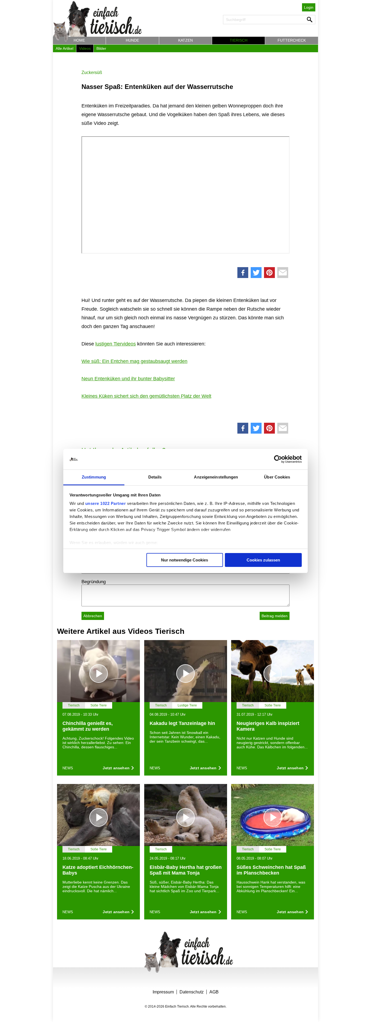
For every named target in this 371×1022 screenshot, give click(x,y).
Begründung (93, 581)
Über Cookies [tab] (277, 477)
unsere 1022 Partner (105, 503)
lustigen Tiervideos (115, 344)
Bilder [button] (101, 48)
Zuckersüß (91, 72)
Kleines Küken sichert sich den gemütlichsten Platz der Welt (146, 396)
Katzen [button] (185, 40)
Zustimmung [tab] (94, 477)
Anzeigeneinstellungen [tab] (216, 477)
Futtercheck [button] (292, 40)
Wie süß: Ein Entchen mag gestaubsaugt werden (134, 361)
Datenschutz (192, 992)
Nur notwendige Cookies (184, 560)
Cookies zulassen (263, 560)
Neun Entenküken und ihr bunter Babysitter (128, 378)
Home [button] (79, 40)
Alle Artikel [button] (64, 48)
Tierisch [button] (238, 40)
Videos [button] (85, 48)
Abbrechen (92, 616)
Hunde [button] (132, 40)
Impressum (163, 992)
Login (308, 7)
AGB (214, 992)
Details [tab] (155, 477)
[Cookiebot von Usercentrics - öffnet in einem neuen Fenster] (278, 459)
